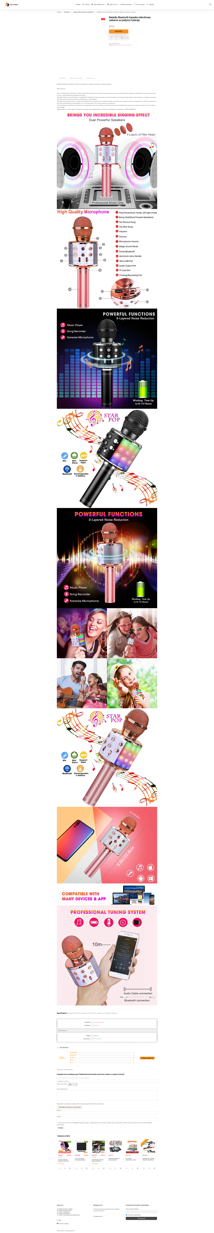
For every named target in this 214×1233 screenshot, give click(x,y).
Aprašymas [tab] (62, 78)
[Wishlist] (210, 4)
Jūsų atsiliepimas (62, 1089)
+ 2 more (94, 1157)
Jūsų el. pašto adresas (132, 1209)
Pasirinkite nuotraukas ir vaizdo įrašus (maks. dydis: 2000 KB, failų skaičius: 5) (80, 1104)
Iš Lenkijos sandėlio (98, 1022)
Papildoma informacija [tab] (75, 78)
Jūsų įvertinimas (62, 1084)
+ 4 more (60, 1157)
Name (59, 1110)
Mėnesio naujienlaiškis (134, 1215)
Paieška (151, 4)
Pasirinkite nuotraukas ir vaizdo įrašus (70, 1107)
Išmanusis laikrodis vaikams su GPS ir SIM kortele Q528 (63, 1161)
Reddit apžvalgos (126, 4)
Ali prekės (67, 12)
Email (59, 1116)
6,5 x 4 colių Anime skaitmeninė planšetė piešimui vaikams (80, 1160)
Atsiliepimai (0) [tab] (90, 78)
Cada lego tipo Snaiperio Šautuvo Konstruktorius (149, 1159)
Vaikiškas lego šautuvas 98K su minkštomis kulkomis (98, 1161)
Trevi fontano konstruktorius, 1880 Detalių (131, 1160)
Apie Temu (113, 4)
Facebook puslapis (63, 1223)
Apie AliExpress (99, 4)
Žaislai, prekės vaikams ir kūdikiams (83, 12)
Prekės (86, 4)
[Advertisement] (107, 1186)
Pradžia (77, 4)
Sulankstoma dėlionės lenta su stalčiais (114, 1159)
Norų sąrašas (140, 4)
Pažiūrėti (119, 31)
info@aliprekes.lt (98, 1216)
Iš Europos (96, 1025)
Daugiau (59, 1220)
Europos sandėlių (114, 1209)
